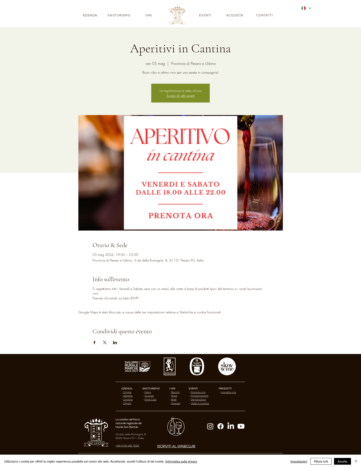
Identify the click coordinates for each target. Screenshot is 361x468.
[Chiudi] (355, 461)
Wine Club (150, 399)
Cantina (128, 399)
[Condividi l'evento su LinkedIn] (115, 342)
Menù (147, 392)
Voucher (149, 395)
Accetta (342, 461)
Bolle (174, 399)
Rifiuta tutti (321, 461)
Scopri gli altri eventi (181, 95)
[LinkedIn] (231, 426)
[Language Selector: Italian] (306, 8)
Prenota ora (198, 392)
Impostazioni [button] (298, 461)
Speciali (175, 403)
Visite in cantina (200, 403)
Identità (127, 395)
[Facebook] (220, 426)
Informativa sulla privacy (181, 461)
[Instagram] (210, 426)
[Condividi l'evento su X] (105, 342)
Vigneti (127, 403)
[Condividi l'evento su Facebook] (95, 342)
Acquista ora (228, 392)
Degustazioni (198, 399)
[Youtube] (241, 426)
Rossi (174, 395)
